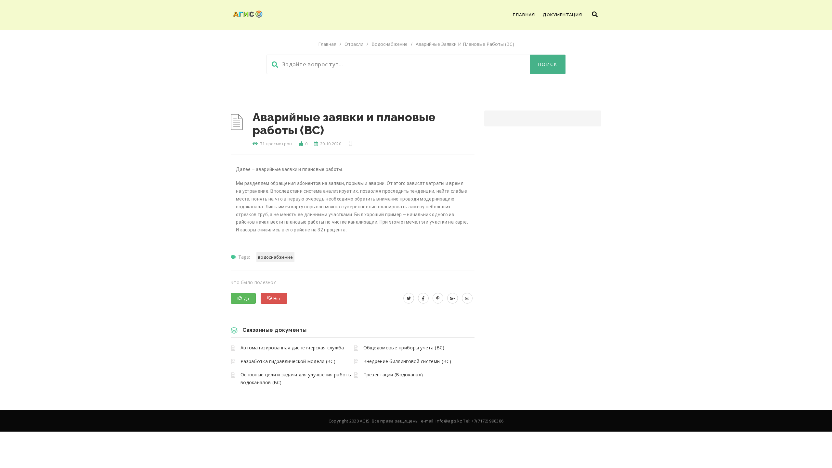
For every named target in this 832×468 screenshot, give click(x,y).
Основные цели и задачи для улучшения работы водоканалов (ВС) (296, 378)
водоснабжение (275, 257)
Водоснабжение (389, 44)
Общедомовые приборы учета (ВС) (404, 347)
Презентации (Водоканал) (393, 374)
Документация (562, 14)
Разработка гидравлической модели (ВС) (287, 361)
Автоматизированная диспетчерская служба (292, 347)
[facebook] (423, 298)
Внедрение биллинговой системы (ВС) (407, 361)
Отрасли (353, 44)
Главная (524, 14)
